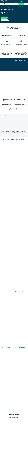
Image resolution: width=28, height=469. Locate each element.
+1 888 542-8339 (15, 1)
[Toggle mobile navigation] (26, 4)
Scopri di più (10, 1)
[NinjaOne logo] (3, 3)
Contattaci (19, 1)
